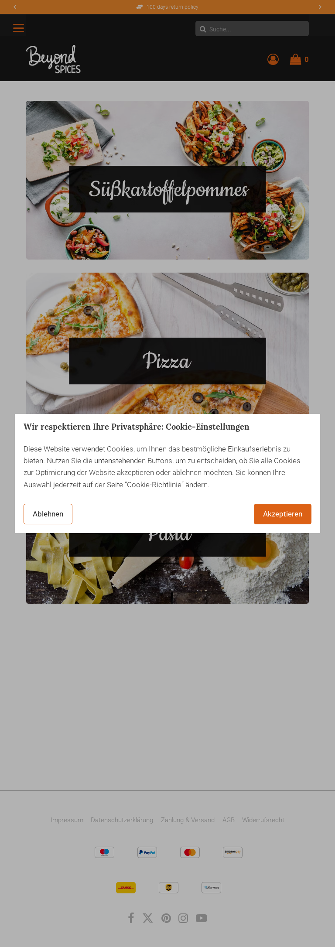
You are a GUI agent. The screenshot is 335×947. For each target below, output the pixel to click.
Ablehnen (48, 513)
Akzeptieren (282, 513)
